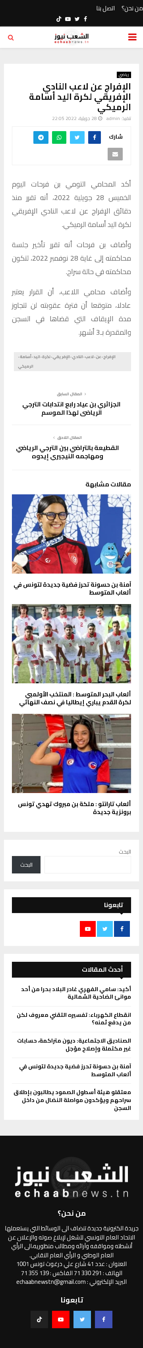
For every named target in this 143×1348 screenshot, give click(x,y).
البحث (125, 852)
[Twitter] (82, 1319)
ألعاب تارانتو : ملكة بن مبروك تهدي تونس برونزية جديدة (74, 808)
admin (113, 118)
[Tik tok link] (58, 19)
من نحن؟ (132, 8)
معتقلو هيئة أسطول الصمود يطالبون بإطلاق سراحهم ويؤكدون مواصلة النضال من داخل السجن (72, 1100)
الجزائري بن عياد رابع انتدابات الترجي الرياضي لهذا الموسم (71, 408)
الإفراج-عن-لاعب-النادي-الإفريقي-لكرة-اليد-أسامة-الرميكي (67, 361)
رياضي (124, 75)
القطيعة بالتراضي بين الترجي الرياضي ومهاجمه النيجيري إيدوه (67, 452)
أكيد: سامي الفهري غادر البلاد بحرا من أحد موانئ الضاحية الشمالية (76, 993)
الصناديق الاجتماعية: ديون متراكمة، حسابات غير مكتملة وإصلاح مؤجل (74, 1044)
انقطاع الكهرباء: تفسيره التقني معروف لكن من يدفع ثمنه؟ (74, 1019)
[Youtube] (61, 1319)
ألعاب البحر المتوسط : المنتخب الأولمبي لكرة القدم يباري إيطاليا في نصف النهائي (75, 698)
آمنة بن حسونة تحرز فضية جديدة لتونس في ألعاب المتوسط (72, 588)
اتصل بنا (105, 8)
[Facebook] (103, 1319)
